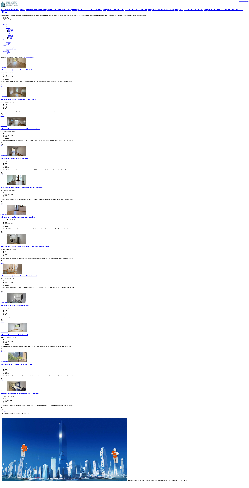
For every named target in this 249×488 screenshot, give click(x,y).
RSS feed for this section (29, 57)
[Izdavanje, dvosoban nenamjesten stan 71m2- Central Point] (16, 126)
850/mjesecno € (4, 390)
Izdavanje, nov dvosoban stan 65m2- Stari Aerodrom (18, 217)
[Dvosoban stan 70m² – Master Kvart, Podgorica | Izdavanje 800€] (16, 184)
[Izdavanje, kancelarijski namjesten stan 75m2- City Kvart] (16, 390)
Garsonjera (10, 29)
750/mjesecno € (4, 126)
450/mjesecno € (4, 96)
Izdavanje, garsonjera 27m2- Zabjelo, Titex (15, 305)
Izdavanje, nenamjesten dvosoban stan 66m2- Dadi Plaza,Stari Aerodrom (25, 246)
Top (1, 480)
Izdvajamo (5, 25)
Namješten (8, 28)
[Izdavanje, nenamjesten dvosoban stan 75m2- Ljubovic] (16, 96)
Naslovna (5, 24)
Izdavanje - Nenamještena (11, 49)
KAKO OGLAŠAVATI (8, 55)
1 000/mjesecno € (4, 332)
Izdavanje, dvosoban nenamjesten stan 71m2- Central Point (20, 129)
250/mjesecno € (4, 302)
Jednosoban (10, 30)
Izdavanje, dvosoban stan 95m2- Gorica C (14, 335)
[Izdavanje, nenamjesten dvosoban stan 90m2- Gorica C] (12, 273)
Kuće (4, 46)
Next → (5, 411)
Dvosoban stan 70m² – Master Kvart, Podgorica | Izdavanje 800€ (22, 187)
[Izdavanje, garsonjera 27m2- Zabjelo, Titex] (16, 302)
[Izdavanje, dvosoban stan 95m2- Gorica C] (17, 332)
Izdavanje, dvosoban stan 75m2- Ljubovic (14, 158)
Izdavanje (8, 52)
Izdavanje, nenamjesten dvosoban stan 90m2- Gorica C (19, 276)
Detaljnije (2, 86)
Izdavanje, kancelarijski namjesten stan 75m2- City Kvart (20, 393)
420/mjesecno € (4, 214)
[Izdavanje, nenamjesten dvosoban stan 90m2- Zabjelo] (16, 67)
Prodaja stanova (6, 39)
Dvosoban (10, 31)
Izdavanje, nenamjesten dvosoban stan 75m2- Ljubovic (19, 99)
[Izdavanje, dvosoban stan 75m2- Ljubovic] (16, 155)
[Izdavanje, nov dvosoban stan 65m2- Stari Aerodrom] (16, 214)
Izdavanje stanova (6, 26)
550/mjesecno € (4, 67)
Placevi (4, 45)
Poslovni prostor (6, 51)
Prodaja (7, 50)
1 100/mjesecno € (4, 361)
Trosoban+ (10, 32)
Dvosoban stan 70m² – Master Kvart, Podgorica (16, 364)
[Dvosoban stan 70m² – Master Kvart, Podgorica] (17, 361)
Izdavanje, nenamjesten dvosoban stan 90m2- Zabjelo (18, 70)
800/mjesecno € (4, 184)
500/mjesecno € (4, 155)
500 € (2, 273)
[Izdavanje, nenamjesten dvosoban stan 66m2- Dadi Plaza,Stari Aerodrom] (16, 243)
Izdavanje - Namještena (10, 47)
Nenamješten (8, 33)
